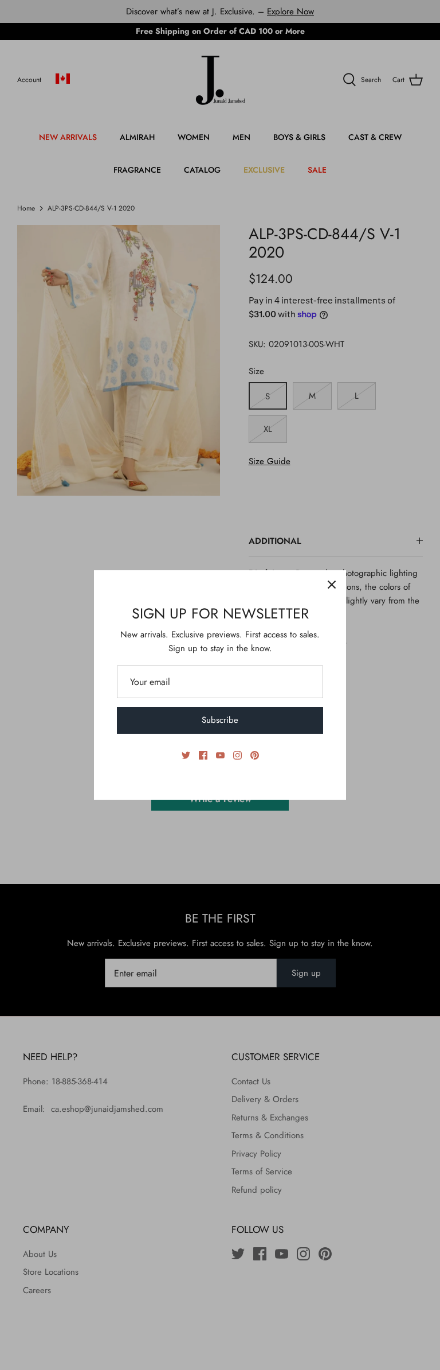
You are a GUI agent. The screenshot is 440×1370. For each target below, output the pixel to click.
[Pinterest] (254, 755)
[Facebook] (203, 755)
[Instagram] (237, 755)
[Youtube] (220, 755)
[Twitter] (186, 755)
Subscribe (220, 720)
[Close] (331, 584)
